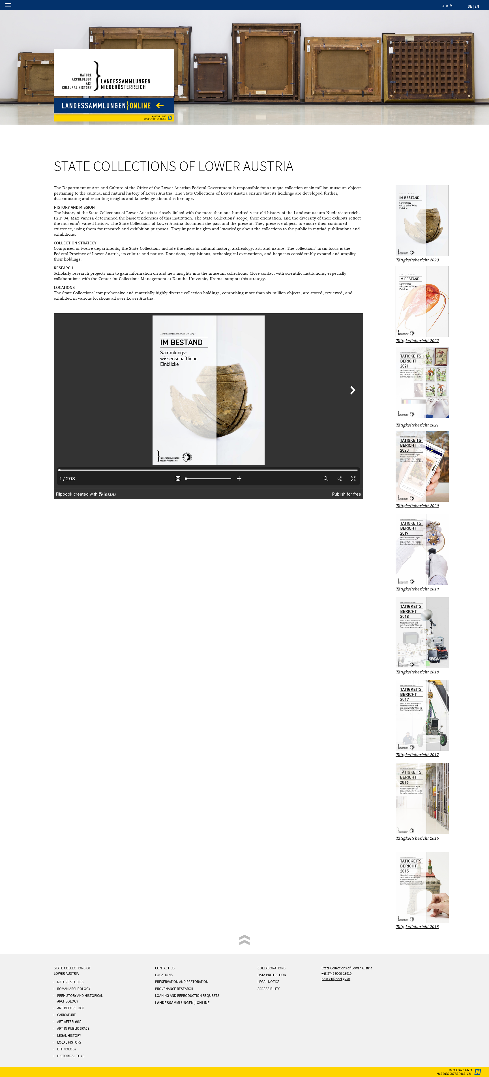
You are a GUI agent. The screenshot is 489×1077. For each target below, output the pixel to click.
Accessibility (269, 989)
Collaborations (272, 968)
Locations (164, 975)
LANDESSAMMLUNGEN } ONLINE (182, 1002)
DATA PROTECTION (272, 975)
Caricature (66, 1015)
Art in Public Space (73, 1028)
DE (470, 6)
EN (477, 6)
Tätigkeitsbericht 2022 (417, 341)
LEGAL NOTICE (269, 982)
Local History (69, 1042)
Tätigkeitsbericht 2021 (417, 425)
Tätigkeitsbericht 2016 (417, 838)
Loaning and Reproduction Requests (187, 995)
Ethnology (66, 1049)
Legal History (69, 1035)
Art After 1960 (69, 1022)
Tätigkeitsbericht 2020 (417, 506)
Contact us (165, 968)
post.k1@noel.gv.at (335, 979)
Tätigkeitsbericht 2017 (417, 755)
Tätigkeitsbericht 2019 (417, 589)
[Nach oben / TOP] (244, 940)
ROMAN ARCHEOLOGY (73, 989)
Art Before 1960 (70, 1008)
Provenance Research (174, 989)
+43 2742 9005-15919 (336, 973)
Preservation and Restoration (181, 982)
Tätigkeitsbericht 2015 (417, 926)
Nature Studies (70, 982)
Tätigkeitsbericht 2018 (417, 672)
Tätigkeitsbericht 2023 (417, 260)
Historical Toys (70, 1056)
